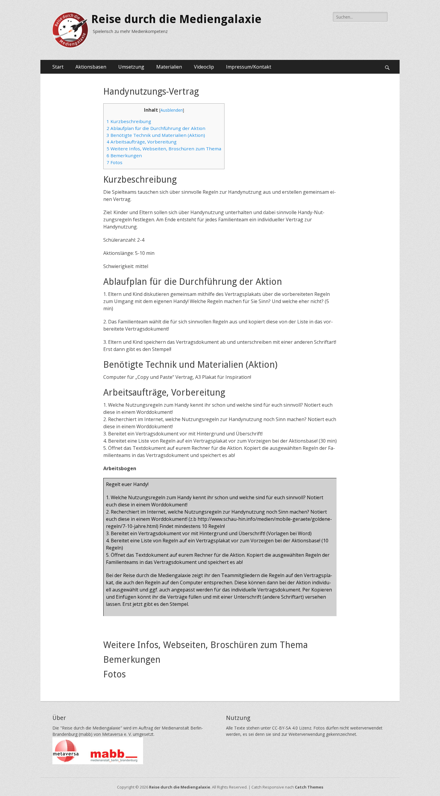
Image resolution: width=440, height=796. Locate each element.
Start (57, 66)
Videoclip (204, 66)
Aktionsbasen (90, 66)
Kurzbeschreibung (129, 121)
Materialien (169, 66)
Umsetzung (131, 66)
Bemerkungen (124, 155)
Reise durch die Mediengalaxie (176, 19)
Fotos (114, 162)
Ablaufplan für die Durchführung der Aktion (156, 128)
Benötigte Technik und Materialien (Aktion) (156, 135)
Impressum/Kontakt (248, 66)
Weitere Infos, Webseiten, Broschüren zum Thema (164, 149)
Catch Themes (309, 787)
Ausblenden (171, 110)
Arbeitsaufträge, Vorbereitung (142, 142)
